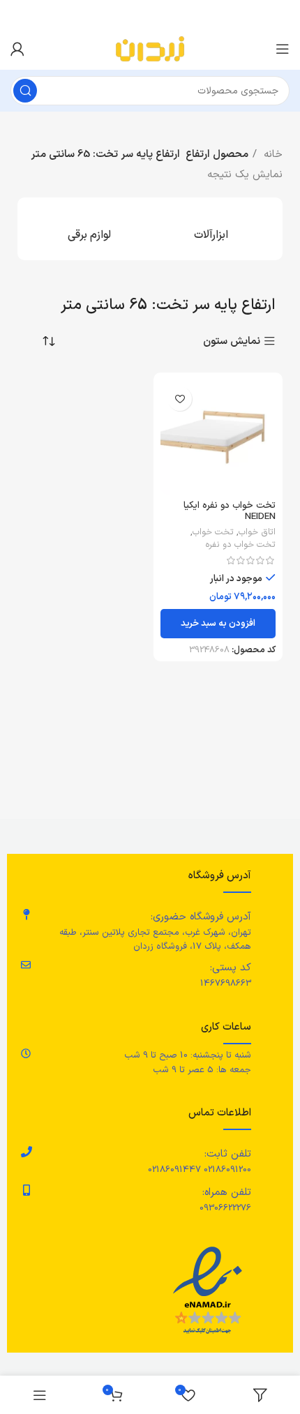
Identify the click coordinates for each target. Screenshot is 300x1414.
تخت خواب (213, 532)
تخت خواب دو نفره (240, 545)
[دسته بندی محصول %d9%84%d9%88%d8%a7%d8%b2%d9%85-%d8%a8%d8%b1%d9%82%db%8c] (89, 229)
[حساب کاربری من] (17, 49)
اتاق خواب (257, 532)
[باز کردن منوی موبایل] (283, 49)
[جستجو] (25, 91)
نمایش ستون (231, 341)
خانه (271, 154)
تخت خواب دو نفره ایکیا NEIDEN (229, 511)
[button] (218, 623)
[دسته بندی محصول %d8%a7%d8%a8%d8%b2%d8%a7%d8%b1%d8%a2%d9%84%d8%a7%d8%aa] (211, 229)
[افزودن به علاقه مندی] (179, 398)
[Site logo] (150, 48)
